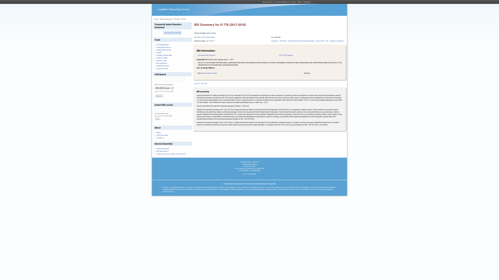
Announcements (162, 68)
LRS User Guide (162, 135)
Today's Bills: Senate (164, 50)
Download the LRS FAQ (172, 33)
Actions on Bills (162, 58)
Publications (307, 2)
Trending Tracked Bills (164, 55)
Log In (245, 174)
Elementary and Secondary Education (301, 41)
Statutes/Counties (163, 66)
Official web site (163, 148)
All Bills (159, 52)
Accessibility (252, 174)
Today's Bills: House (164, 47)
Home (156, 19)
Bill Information (163, 151)
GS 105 (197, 83)
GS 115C (204, 83)
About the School (267, 2)
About (159, 132)
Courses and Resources (282, 2)
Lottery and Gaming (336, 41)
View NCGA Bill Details (206, 55)
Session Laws (161, 60)
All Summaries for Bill (209, 73)
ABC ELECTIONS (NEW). (206, 37)
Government (320, 41)
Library (293, 2)
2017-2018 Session (286, 55)
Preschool (283, 41)
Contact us (160, 138)
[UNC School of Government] (215, 2)
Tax (327, 41)
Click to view (211, 33)
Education (274, 41)
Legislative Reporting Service (173, 9)
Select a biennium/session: (164, 84)
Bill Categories (162, 63)
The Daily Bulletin (163, 44)
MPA (299, 2)
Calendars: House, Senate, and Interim (171, 154)
